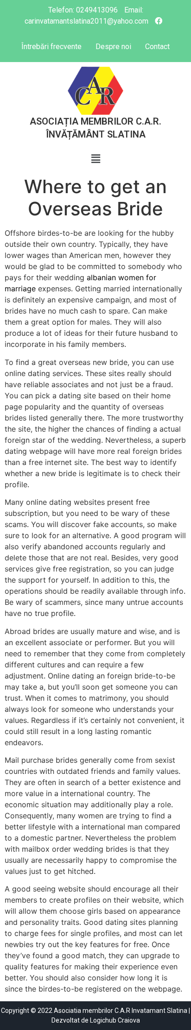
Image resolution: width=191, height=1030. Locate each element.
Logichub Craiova (115, 1020)
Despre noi (113, 46)
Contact (157, 46)
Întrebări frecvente (51, 46)
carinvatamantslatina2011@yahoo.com (86, 21)
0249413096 (97, 10)
